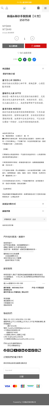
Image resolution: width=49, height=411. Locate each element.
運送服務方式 (9, 300)
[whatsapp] (29, 59)
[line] (20, 59)
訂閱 (21, 376)
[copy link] (34, 59)
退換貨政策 (8, 305)
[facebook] (25, 59)
